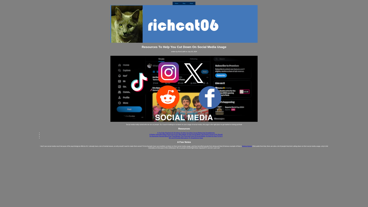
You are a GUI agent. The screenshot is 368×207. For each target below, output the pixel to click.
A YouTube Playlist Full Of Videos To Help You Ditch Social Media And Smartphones (186, 133)
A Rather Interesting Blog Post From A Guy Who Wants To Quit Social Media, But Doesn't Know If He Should (186, 134)
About (191, 3)
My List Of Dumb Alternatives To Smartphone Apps (186, 138)
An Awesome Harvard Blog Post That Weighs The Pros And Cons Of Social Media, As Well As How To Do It (186, 136)
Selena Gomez (247, 146)
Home (176, 3)
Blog (184, 3)
